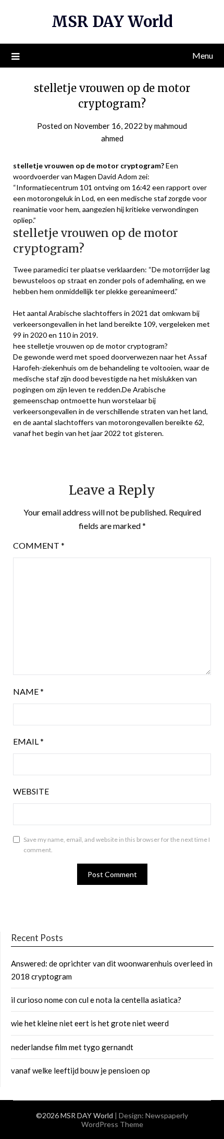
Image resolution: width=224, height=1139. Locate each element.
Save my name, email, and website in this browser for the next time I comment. (116, 845)
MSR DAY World (112, 21)
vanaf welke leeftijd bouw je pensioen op (80, 1070)
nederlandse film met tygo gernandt (72, 1047)
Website (31, 791)
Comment (39, 545)
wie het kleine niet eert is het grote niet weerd (90, 1023)
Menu (202, 55)
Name (28, 691)
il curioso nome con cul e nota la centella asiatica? (96, 999)
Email (28, 741)
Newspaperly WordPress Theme (135, 1120)
